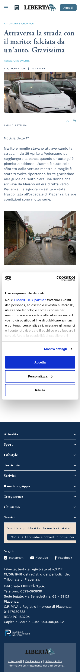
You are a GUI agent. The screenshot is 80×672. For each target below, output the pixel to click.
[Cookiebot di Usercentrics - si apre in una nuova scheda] (57, 278)
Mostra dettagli (55, 349)
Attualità (11, 23)
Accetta (40, 362)
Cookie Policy (33, 661)
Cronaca (27, 23)
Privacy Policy (53, 661)
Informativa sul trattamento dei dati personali (36, 665)
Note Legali (15, 661)
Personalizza (37, 376)
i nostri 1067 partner (30, 300)
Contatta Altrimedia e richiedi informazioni (42, 537)
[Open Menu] (6, 7)
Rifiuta (40, 390)
